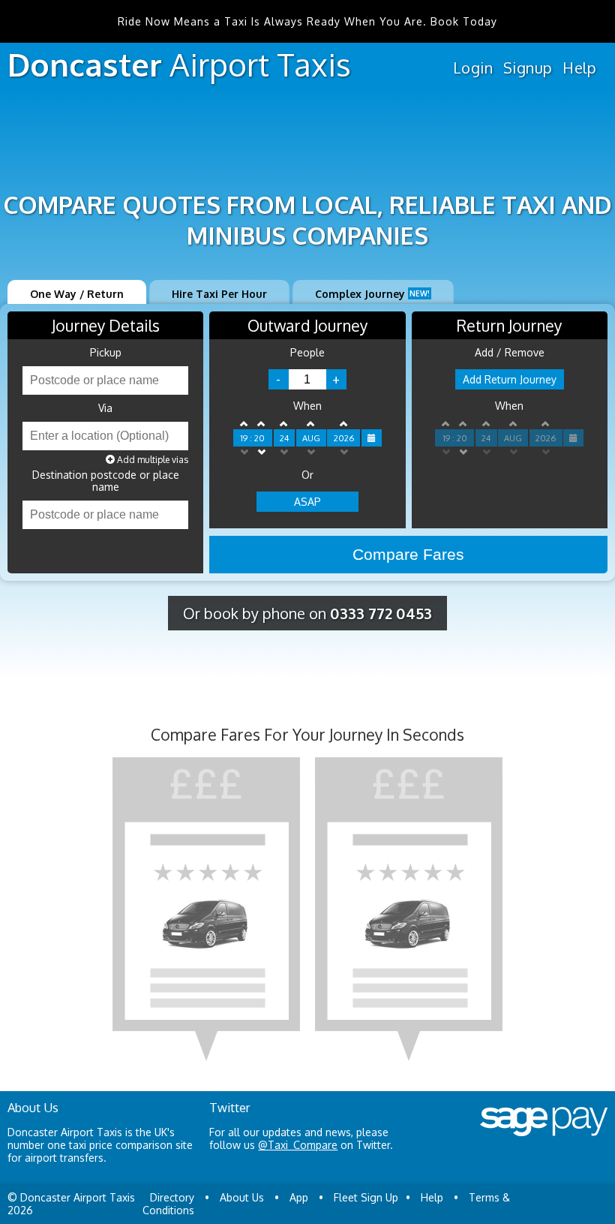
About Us (242, 1197)
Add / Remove (509, 353)
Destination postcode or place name (105, 481)
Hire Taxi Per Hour (219, 293)
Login (473, 67)
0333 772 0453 (381, 613)
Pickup (106, 353)
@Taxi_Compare (298, 1144)
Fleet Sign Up (366, 1197)
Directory (172, 1197)
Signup (527, 67)
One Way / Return (77, 293)
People (307, 353)
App (299, 1197)
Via (105, 408)
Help (579, 67)
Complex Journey (372, 293)
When (307, 406)
